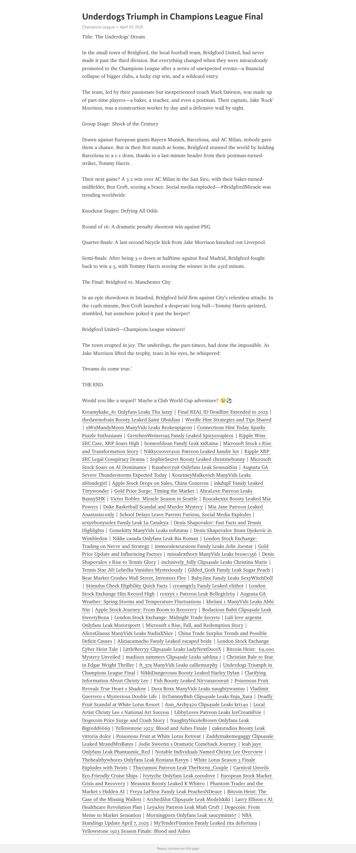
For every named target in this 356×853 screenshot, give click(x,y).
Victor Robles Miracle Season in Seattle (153, 499)
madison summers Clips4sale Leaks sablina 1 (173, 657)
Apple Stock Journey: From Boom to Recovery (146, 610)
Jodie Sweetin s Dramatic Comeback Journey (187, 744)
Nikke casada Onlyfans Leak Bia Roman (155, 538)
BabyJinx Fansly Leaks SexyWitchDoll (232, 578)
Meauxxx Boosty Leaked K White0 (167, 783)
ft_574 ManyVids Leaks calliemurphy (178, 665)
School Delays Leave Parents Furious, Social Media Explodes (185, 514)
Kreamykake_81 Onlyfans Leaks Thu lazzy (127, 412)
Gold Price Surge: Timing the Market (154, 491)
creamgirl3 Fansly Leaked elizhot (208, 586)
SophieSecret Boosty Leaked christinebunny (197, 459)
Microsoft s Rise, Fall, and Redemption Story (194, 625)
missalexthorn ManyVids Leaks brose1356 (212, 554)
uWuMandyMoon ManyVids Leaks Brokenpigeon (139, 427)
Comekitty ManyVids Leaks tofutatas (148, 530)
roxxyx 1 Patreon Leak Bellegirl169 (197, 594)
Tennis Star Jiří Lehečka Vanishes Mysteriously (132, 570)
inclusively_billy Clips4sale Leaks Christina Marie (214, 562)
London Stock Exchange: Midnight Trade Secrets (167, 617)
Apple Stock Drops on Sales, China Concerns (160, 483)
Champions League (98, 26)
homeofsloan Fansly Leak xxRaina (181, 443)
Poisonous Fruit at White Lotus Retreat (158, 736)
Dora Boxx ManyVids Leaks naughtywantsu (198, 689)
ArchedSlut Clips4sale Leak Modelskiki (188, 799)
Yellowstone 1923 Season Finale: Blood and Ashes (136, 831)
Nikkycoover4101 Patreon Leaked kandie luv (191, 451)
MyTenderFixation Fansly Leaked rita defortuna (205, 823)
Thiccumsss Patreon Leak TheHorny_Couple (180, 768)
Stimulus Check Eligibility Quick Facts (126, 586)
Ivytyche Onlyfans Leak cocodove (179, 776)
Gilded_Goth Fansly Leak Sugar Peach (229, 570)
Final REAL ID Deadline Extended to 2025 (223, 412)
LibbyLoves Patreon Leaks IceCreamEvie (217, 712)
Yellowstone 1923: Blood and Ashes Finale (161, 728)
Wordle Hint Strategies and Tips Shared (228, 420)
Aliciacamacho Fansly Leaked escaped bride (164, 641)
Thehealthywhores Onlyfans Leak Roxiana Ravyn (135, 760)
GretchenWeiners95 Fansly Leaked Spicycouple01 (180, 435)
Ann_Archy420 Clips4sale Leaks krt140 (206, 704)
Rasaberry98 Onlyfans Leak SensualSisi (194, 467)
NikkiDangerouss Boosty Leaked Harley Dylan (189, 673)
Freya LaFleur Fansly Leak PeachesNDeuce (176, 791)
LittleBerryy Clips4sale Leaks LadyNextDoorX (172, 649)
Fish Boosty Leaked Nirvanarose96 (191, 681)
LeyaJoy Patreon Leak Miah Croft (183, 807)
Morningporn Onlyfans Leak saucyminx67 (191, 815)
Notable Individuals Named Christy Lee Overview (209, 752)
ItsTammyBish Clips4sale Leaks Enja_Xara (207, 696)
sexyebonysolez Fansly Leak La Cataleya (125, 523)
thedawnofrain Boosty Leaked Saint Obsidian (131, 420)
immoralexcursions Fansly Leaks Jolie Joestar (204, 546)
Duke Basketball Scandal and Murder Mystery (153, 507)
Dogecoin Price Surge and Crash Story (123, 720)
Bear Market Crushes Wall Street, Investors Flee (134, 578)
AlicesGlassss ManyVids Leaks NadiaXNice (127, 633)
